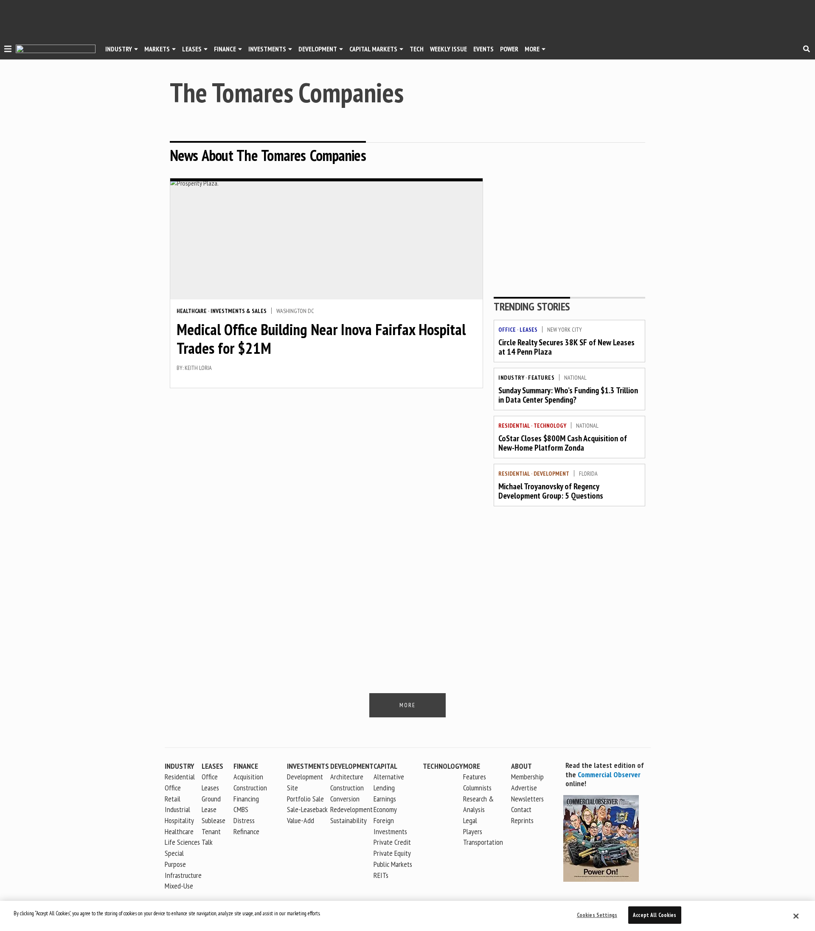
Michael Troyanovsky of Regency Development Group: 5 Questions (550, 491)
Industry (511, 377)
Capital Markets (373, 49)
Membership (527, 776)
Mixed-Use (179, 886)
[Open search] (806, 49)
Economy (385, 809)
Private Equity (392, 853)
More (532, 49)
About (521, 766)
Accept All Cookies (654, 915)
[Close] (795, 916)
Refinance (246, 831)
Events (483, 49)
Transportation (483, 842)
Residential (514, 425)
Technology (550, 425)
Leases (192, 49)
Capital (385, 766)
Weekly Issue (448, 49)
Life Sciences (182, 842)
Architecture (346, 776)
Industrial (177, 809)
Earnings (385, 799)
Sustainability (348, 820)
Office (507, 329)
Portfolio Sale (305, 799)
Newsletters (527, 799)
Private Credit (392, 842)
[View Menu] (7, 50)
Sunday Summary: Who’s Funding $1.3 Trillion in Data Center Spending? (568, 395)
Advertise (524, 788)
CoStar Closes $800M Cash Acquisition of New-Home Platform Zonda (562, 443)
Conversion (345, 799)
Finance (225, 49)
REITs (381, 875)
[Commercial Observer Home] (56, 49)
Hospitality (179, 820)
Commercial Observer (609, 774)
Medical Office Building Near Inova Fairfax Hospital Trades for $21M (321, 338)
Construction (347, 788)
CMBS (240, 809)
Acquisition (248, 776)
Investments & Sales (239, 311)
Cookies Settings (597, 915)
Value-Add (300, 820)
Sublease (213, 820)
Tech (417, 49)
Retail (172, 799)
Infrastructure (183, 875)
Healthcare (192, 311)
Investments (267, 49)
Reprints (522, 820)
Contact (521, 809)
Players (472, 831)
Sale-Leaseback (307, 809)
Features (541, 377)
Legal (470, 820)
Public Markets (393, 864)
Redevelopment (351, 809)
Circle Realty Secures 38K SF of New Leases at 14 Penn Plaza (566, 347)
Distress (244, 820)
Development (317, 49)
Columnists (477, 788)
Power (509, 49)
